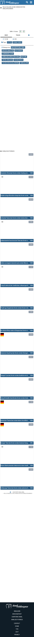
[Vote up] (20, 31)
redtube (24, 56)
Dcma (17, 626)
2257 (17, 632)
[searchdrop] (27, 2)
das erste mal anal (18, 47)
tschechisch (18, 60)
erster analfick (7, 50)
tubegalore (24, 63)
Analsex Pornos (17, 619)
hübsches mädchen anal (10, 56)
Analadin (17, 611)
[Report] (29, 35)
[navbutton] (31, 2)
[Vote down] (24, 31)
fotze (9, 42)
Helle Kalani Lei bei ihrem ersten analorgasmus (18, 493)
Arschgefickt (17, 614)
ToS (17, 629)
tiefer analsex (7, 60)
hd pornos (18, 50)
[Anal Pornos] (9, 2)
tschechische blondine (10, 63)
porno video (17, 42)
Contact (17, 623)
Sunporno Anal (17, 617)
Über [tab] (6, 35)
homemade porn (7, 53)
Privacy (17, 634)
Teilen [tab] (18, 35)
